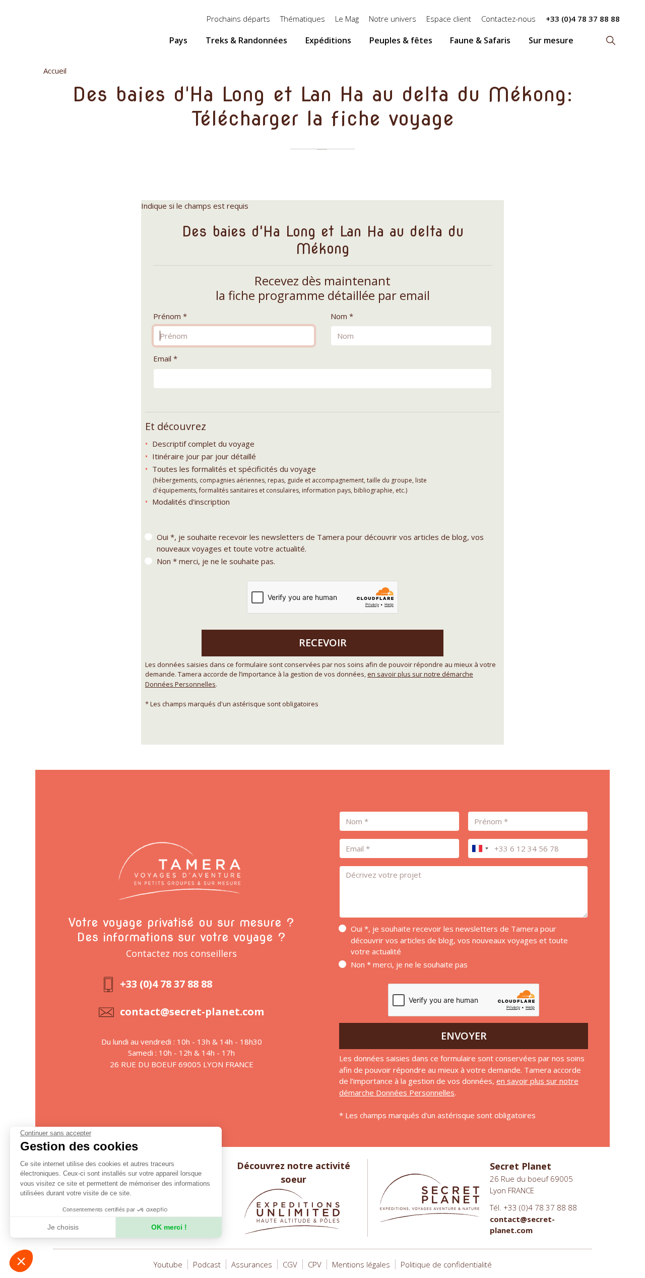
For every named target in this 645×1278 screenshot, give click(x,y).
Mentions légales (361, 1264)
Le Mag (347, 19)
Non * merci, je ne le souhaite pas (409, 964)
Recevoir (323, 642)
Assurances (251, 1264)
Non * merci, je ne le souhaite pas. (216, 561)
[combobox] (479, 848)
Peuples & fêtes (400, 40)
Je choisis (63, 1227)
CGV (290, 1264)
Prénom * (170, 316)
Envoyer (464, 1036)
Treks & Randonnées (246, 40)
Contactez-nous (508, 19)
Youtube (168, 1264)
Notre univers (392, 19)
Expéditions (328, 40)
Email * (165, 358)
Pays (178, 40)
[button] (21, 1261)
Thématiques (302, 19)
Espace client (448, 19)
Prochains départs (238, 19)
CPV (314, 1264)
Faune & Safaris (480, 40)
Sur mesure (551, 40)
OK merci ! (169, 1227)
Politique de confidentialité (446, 1264)
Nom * (342, 316)
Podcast (207, 1264)
